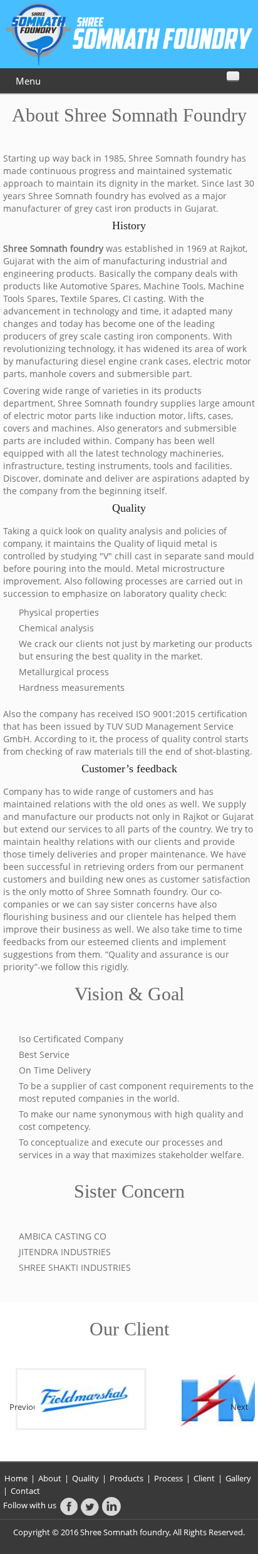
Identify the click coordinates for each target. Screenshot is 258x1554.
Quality (85, 1478)
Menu (28, 81)
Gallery (238, 1478)
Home (16, 1478)
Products (127, 1478)
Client (204, 1478)
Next (239, 1406)
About (50, 1478)
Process (168, 1478)
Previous (21, 1406)
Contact (25, 1490)
